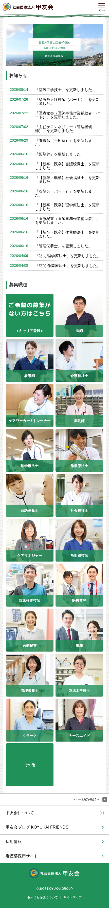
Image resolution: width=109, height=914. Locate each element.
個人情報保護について (42, 897)
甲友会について (20, 813)
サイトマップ (73, 897)
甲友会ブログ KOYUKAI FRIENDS (37, 827)
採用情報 (14, 841)
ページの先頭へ (87, 799)
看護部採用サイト (22, 856)
